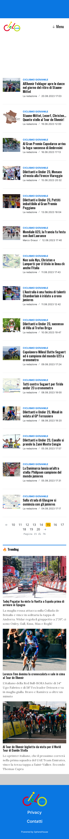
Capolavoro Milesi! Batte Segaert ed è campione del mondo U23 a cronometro (44, 356)
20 (38, 529)
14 (41, 525)
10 (13, 525)
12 (27, 525)
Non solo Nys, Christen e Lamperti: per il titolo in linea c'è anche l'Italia (44, 264)
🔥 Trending (11, 549)
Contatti (34, 821)
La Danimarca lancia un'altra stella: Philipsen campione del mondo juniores (42, 472)
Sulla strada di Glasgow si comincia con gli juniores (39, 502)
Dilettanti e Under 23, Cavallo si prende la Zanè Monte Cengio (43, 442)
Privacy (34, 812)
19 (31, 529)
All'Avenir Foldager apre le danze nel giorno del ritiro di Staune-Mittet (44, 87)
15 (48, 525)
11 (20, 525)
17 (62, 525)
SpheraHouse (41, 831)
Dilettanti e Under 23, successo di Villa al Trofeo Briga (43, 325)
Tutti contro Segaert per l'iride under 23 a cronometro (43, 386)
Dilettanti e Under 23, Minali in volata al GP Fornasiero (42, 414)
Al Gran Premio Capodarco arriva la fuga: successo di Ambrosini (44, 145)
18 (24, 529)
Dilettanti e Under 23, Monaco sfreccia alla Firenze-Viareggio (43, 173)
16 (55, 525)
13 (34, 525)
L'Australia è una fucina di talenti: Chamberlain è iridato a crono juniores (44, 295)
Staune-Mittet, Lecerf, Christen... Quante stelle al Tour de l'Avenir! (44, 117)
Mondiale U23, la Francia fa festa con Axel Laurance (44, 233)
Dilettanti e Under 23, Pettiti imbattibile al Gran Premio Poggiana (41, 203)
